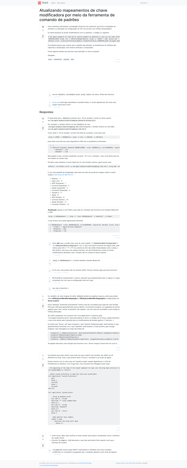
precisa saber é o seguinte (61, 272)
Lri (54, 263)
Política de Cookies (86, 463)
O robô (118, 59)
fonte (118, 61)
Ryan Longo (57, 282)
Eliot (118, 428)
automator (66, 59)
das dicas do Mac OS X (63, 175)
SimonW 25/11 (58, 290)
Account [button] (143, 3)
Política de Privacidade (51, 465)
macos (50, 59)
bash (72, 59)
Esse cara (56, 102)
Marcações (61, 3)
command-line (58, 59)
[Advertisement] (84, 76)
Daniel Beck (57, 97)
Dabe (118, 347)
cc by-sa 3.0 (128, 463)
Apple (53, 3)
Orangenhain (116, 235)
